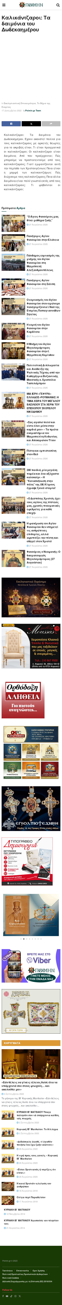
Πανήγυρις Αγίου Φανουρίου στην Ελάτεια (43, 237)
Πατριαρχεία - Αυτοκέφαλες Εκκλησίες (10, 302)
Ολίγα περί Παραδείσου (31, 1197)
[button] (23, 938)
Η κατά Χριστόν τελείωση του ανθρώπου (34, 1185)
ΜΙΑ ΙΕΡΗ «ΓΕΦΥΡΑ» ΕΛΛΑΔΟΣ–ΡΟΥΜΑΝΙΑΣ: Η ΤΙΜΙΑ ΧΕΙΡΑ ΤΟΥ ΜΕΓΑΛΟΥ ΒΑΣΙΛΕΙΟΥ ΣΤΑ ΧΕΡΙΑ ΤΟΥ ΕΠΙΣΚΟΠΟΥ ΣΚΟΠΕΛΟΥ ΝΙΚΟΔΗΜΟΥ (43, 402)
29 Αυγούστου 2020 (28, 1148)
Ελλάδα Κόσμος (11, 366)
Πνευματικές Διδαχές (13, 552)
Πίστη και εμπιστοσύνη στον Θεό (41, 452)
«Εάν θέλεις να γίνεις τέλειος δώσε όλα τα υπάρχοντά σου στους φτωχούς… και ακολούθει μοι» (29, 1085)
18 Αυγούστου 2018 (28, 1190)
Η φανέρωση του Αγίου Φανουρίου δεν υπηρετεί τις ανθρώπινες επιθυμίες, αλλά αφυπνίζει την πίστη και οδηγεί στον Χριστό (42, 532)
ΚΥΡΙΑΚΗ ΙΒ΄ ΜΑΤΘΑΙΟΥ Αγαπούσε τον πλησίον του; (31, 1222)
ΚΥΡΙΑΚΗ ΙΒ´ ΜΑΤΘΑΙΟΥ (17, 1209)
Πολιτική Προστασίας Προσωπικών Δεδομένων (25, 1274)
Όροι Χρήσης (39, 1270)
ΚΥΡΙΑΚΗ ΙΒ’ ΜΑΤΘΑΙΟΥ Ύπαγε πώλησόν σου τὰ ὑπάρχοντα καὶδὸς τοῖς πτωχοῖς (38, 1115)
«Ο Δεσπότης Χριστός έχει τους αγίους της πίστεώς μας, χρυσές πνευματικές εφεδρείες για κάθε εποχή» (43, 506)
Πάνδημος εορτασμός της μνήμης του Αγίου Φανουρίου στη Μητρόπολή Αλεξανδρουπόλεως (43, 263)
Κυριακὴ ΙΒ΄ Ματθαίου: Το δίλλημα (37, 1129)
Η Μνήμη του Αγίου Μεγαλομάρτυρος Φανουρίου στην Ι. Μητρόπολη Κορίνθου (40, 349)
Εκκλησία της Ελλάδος (10, 218)
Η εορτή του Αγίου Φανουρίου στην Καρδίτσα (38, 328)
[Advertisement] (31, 67)
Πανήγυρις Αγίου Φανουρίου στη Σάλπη (41, 282)
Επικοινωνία (22, 1270)
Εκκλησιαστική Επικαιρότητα (20, 103)
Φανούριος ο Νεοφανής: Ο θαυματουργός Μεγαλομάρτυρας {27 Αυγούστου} (43, 557)
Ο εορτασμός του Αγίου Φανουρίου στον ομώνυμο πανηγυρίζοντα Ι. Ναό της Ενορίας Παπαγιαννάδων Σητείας (43, 307)
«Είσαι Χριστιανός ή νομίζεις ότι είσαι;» (36, 1171)
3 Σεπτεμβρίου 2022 (13, 1093)
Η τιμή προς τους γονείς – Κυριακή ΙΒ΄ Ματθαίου (37, 1157)
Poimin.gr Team (33, 110)
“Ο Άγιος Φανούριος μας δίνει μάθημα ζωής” (43, 218)
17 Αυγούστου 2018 (28, 1201)
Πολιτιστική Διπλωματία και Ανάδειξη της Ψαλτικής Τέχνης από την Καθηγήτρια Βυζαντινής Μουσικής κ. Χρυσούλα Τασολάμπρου (43, 374)
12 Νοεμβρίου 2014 (15, 1213)
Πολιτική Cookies (10, 1277)
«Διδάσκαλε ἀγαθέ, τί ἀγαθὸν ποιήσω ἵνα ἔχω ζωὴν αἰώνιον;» (35, 1143)
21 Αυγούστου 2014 (15, 1227)
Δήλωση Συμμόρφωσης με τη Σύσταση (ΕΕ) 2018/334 (27, 1281)
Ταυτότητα (7, 1270)
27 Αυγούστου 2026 (38, 224)
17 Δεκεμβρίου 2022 (11, 110)
